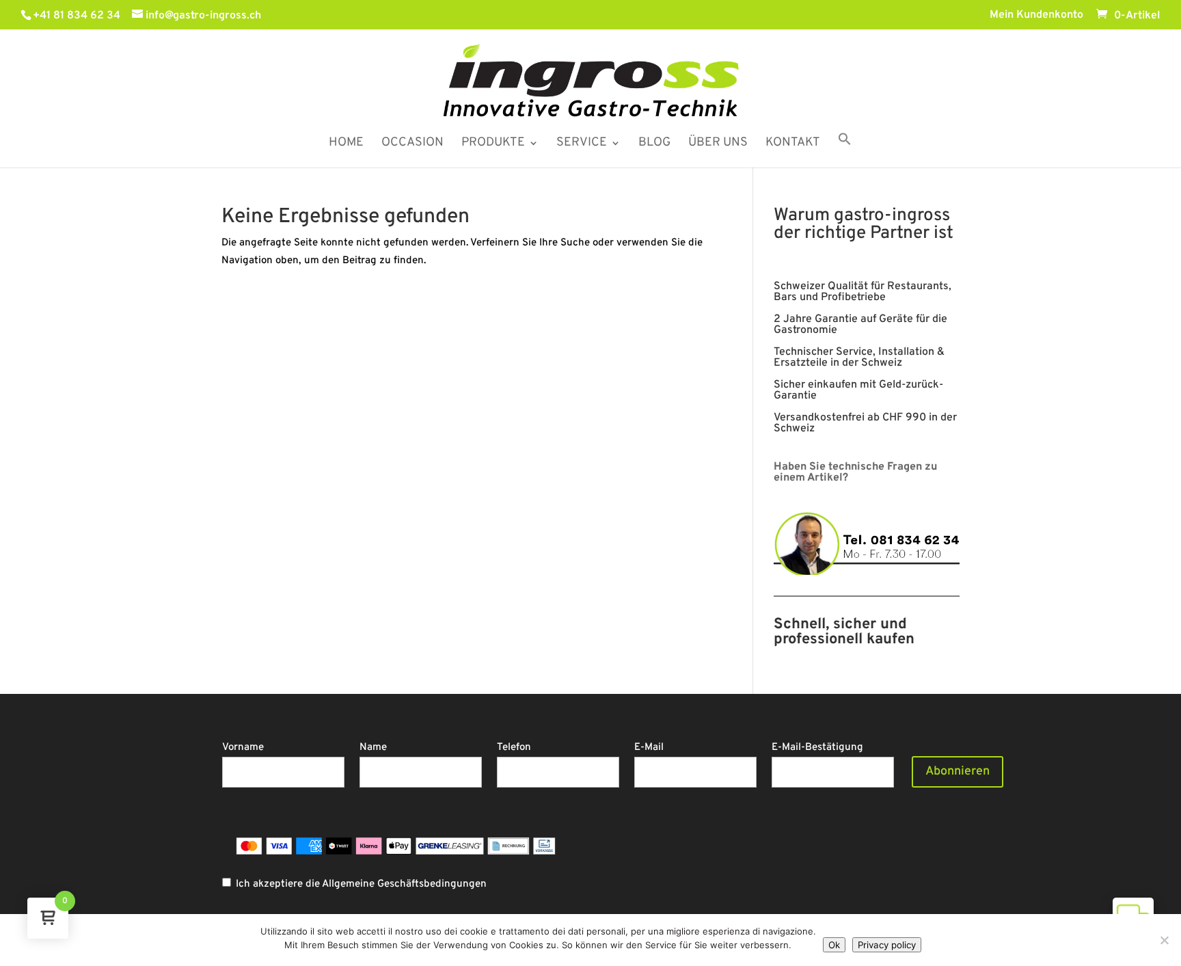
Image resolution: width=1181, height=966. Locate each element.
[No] (1164, 940)
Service (581, 144)
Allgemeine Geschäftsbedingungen (404, 884)
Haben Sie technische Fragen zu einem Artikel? (855, 472)
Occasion (412, 144)
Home (346, 144)
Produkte (493, 144)
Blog (654, 144)
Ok (834, 944)
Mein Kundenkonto (1036, 16)
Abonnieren (957, 771)
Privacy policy (887, 944)
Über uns (718, 144)
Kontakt (792, 144)
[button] (845, 149)
